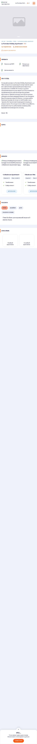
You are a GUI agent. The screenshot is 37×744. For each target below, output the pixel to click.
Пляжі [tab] (4, 207)
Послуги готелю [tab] (8, 212)
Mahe (14, 41)
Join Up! (3, 41)
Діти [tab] (20, 207)
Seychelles (9, 41)
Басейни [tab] (13, 207)
